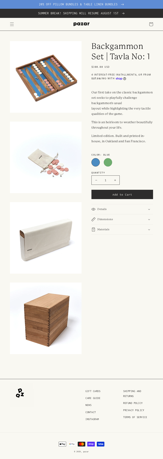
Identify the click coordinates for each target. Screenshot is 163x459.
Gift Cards (92, 391)
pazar (86, 451)
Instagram (92, 419)
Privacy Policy (133, 410)
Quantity (98, 172)
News (88, 405)
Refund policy (133, 403)
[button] (12, 24)
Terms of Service (135, 417)
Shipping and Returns (132, 394)
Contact (90, 412)
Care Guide (92, 398)
